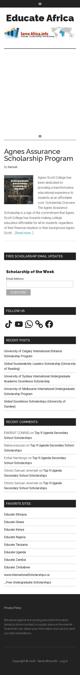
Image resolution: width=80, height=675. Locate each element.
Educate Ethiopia (15, 514)
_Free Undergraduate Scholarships (27, 582)
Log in (64, 661)
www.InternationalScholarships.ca (27, 575)
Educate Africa (40, 18)
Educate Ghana (14, 522)
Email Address (15, 278)
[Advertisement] (40, 90)
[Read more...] (24, 233)
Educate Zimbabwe (17, 567)
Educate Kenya (14, 529)
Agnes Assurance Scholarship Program (38, 154)
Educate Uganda (15, 552)
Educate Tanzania (16, 545)
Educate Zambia (15, 560)
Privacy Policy (12, 607)
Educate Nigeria (14, 537)
